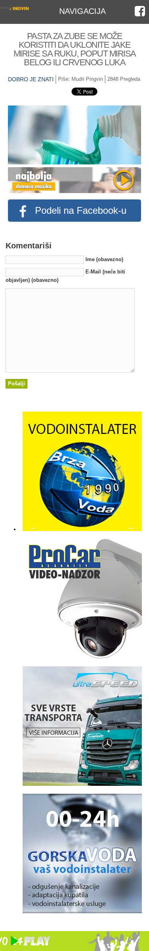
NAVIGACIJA (82, 11)
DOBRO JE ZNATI (31, 79)
